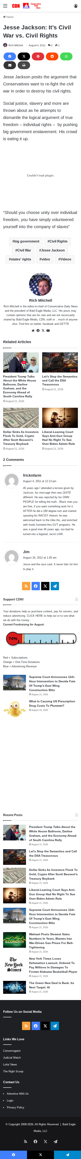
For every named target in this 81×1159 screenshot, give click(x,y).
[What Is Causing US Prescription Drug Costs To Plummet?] (14, 709)
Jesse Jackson (53, 250)
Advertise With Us (18, 1093)
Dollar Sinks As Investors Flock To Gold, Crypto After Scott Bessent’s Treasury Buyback (53, 874)
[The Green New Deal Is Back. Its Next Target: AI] (14, 987)
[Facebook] (10, 56)
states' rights (21, 259)
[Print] (24, 65)
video (45, 259)
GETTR (64, 323)
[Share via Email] (10, 65)
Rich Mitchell (16, 45)
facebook (48, 323)
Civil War (24, 250)
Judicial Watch (12, 1057)
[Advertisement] (40, 765)
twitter (37, 323)
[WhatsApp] (66, 56)
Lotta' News (10, 1064)
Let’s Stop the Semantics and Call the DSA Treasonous (59, 380)
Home (10, 17)
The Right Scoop (13, 1071)
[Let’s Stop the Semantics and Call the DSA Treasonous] (60, 362)
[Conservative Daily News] (27, 6)
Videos (65, 259)
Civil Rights (58, 241)
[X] (24, 56)
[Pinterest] (38, 56)
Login (10, 1100)
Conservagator (12, 1050)
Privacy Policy (15, 1107)
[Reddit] (52, 56)
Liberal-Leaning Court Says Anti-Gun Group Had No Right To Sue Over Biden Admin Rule (52, 894)
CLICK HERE (35, 615)
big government (26, 241)
